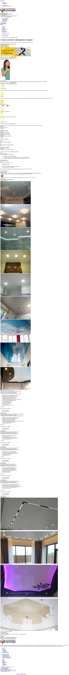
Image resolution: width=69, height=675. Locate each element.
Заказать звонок (5, 19)
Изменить (2, 128)
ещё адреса (15, 15)
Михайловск (4, 3)
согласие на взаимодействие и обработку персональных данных (30, 173)
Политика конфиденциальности (5, 669)
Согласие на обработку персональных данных (8, 670)
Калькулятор (4, 20)
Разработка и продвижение (21, 674)
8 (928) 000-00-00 (9, 16)
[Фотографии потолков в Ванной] (15, 226)
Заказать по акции (13, 82)
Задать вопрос (4, 21)
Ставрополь (4, 2)
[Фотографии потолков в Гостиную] (15, 366)
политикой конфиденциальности (11, 58)
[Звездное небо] (15, 203)
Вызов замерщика (5, 18)
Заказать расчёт (3, 496)
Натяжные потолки (5, 33)
